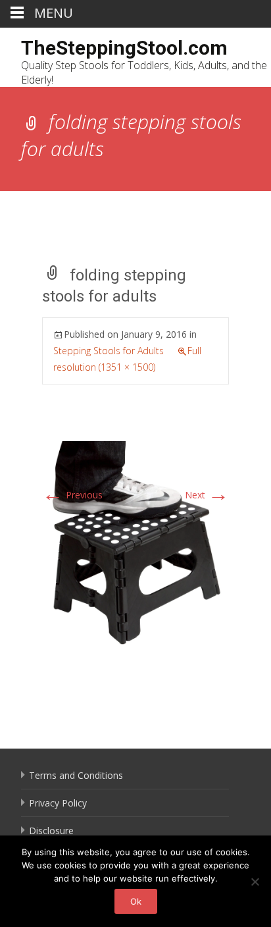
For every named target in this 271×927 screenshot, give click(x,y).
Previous (72, 495)
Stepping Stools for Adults (108, 350)
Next (207, 495)
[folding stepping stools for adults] (135, 543)
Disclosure (51, 830)
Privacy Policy (58, 803)
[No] (254, 881)
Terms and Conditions (76, 775)
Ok (135, 901)
